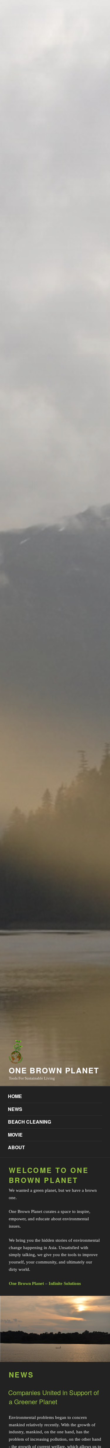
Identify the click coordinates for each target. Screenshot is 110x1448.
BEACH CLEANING (29, 1121)
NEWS (15, 1109)
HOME (15, 1096)
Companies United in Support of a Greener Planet (53, 1397)
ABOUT (16, 1147)
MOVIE (15, 1134)
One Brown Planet (54, 1070)
